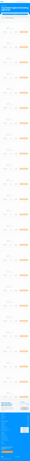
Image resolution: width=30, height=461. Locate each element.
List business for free (7, 451)
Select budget (24, 408)
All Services (2, 17)
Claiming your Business (4, 435)
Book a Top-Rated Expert (4, 437)
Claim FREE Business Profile (4, 427)
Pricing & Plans (3, 428)
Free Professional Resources (4, 440)
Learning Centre (3, 443)
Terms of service (3, 416)
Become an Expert (3, 436)
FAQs (1, 441)
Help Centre (2, 442)
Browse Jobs (2, 424)
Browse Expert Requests (4, 430)
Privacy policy (3, 417)
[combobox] (17, 1)
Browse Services (3, 423)
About (2, 415)
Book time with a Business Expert (5, 429)
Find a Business (3, 422)
